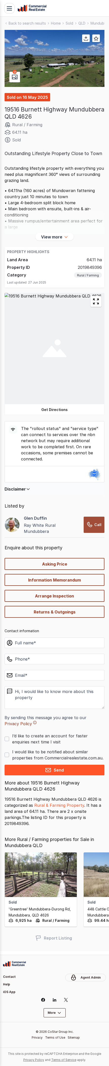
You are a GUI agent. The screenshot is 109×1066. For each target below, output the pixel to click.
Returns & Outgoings (55, 611)
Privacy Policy (18, 723)
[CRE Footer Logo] (14, 964)
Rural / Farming (88, 275)
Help (6, 984)
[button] (54, 58)
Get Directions (54, 409)
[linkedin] (54, 1000)
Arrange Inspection (54, 596)
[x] (66, 1000)
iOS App (9, 992)
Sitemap (74, 1037)
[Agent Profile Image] (12, 524)
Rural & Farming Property (59, 805)
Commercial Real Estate (32, 8)
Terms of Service (63, 1060)
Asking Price (54, 564)
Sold (69, 23)
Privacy (37, 1037)
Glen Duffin (35, 518)
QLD (81, 23)
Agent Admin (91, 977)
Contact (9, 977)
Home (56, 23)
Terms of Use (55, 1037)
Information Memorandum (54, 580)
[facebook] (43, 1000)
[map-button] (95, 301)
